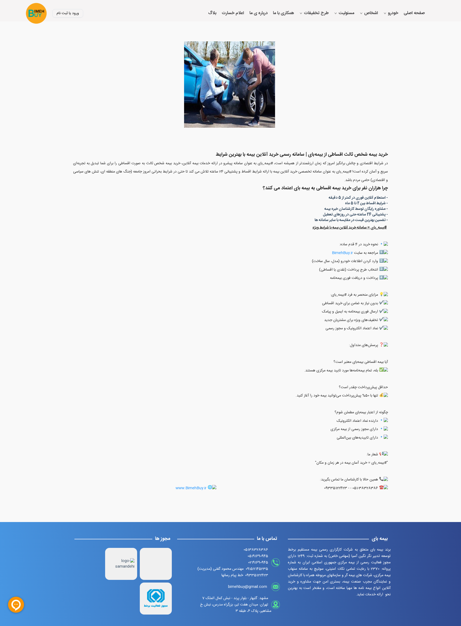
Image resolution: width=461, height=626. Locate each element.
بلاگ (212, 13)
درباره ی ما (258, 13)
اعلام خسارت (233, 13)
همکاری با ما (283, 13)
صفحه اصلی (414, 13)
